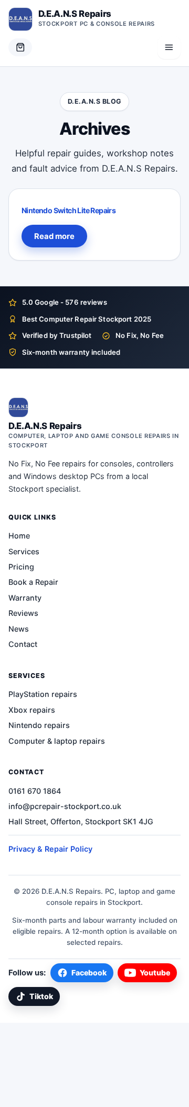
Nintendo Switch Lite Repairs (69, 210)
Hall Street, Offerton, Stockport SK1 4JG (80, 821)
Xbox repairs (31, 709)
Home (19, 535)
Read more (54, 236)
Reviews (23, 613)
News (18, 628)
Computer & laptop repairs (56, 740)
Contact (22, 644)
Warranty (24, 597)
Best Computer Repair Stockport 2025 (87, 319)
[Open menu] (169, 47)
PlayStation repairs (42, 694)
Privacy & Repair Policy (50, 848)
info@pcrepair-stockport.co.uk (64, 806)
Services (23, 551)
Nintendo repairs (39, 725)
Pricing (21, 566)
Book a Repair (33, 581)
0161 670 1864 (34, 790)
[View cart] (20, 47)
